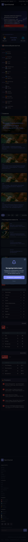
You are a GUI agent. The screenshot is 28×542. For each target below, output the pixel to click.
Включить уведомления (14, 277)
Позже (14, 281)
